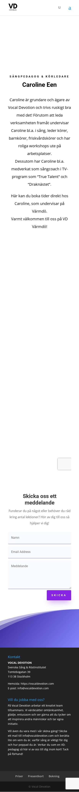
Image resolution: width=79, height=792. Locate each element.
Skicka (59, 595)
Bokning (54, 776)
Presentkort (36, 776)
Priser (19, 776)
